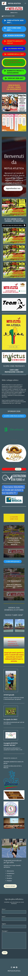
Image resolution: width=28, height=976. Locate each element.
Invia (4, 952)
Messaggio (5, 931)
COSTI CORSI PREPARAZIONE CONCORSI (14, 371)
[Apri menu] (25, 3)
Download (18, 469)
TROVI (14, 12)
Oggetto (4, 923)
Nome (4, 909)
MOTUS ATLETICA (14, 3)
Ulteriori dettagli (10, 886)
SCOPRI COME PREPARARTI (14, 366)
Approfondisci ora (13, 188)
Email (4, 916)
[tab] (14, 225)
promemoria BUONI (10, 469)
